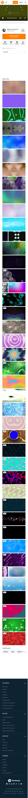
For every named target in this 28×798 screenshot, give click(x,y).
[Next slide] (22, 682)
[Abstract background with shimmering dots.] (13, 525)
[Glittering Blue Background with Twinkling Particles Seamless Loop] (13, 429)
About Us (4, 775)
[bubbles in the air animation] (13, 614)
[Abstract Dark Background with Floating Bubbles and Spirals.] (13, 285)
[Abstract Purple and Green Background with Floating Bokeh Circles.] (13, 182)
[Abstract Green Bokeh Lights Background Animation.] (13, 655)
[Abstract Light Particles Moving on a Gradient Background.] (13, 86)
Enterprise (5, 725)
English (4, 789)
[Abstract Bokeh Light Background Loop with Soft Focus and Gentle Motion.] (13, 155)
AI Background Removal (8, 736)
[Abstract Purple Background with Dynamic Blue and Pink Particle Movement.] (13, 100)
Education (4, 727)
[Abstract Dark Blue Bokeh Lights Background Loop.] (5, 235)
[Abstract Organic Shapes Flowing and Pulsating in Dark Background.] (13, 333)
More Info (6, 51)
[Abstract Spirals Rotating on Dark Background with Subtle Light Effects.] (13, 271)
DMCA (3, 750)
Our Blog (4, 778)
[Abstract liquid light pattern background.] (13, 484)
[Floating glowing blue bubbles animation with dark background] (13, 319)
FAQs (3, 770)
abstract (6, 682)
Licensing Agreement (7, 747)
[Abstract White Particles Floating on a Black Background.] (13, 627)
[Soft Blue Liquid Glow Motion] (13, 566)
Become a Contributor (7, 781)
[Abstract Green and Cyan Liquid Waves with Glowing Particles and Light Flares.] (13, 114)
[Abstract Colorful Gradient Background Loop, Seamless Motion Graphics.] (13, 196)
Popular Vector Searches (8, 755)
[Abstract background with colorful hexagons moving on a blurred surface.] (13, 347)
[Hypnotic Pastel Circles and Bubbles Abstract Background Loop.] (13, 360)
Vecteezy (4, 719)
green (12, 682)
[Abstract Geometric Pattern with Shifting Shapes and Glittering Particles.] (13, 127)
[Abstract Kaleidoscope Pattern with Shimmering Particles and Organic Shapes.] (13, 168)
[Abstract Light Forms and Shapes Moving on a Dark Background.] (10, 246)
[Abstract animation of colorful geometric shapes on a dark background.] (13, 470)
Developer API (5, 730)
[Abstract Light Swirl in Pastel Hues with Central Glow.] (13, 209)
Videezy (4, 722)
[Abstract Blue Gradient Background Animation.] (10, 602)
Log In (20, 2)
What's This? (12, 48)
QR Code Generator (7, 738)
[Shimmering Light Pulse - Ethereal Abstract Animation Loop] (5, 592)
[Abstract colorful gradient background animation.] (13, 401)
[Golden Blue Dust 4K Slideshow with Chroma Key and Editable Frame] (13, 456)
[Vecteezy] (2, 2)
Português (5, 795)
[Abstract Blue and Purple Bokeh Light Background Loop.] (13, 141)
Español (4, 792)
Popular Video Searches (8, 761)
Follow (23, 31)
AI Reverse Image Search (8, 733)
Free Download (14, 36)
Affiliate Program (6, 753)
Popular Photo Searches (8, 758)
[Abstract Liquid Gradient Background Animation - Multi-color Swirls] (13, 497)
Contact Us (5, 772)
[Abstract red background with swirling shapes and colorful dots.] (13, 668)
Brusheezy (5, 717)
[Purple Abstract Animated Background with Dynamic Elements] (13, 579)
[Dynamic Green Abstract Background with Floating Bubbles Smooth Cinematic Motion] (13, 388)
